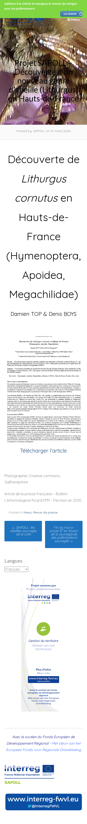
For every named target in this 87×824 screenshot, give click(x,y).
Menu (75, 19)
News (28, 512)
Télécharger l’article (43, 450)
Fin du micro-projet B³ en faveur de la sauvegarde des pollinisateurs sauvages (64, 534)
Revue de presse (45, 512)
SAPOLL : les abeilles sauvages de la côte (23, 530)
